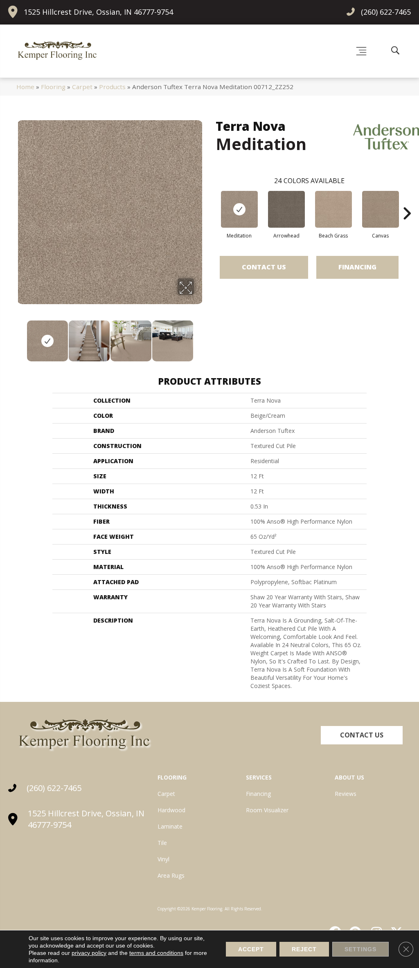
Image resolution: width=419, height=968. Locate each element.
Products (112, 87)
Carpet (82, 87)
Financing (357, 266)
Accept (251, 949)
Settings (360, 949)
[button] (362, 735)
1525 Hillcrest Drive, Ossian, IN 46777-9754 (98, 12)
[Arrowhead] (286, 209)
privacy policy (89, 953)
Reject (304, 949)
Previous (20, 337)
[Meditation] (239, 209)
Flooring (53, 87)
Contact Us (264, 266)
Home (25, 87)
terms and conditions (156, 953)
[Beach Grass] (333, 209)
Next (199, 337)
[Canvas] (380, 209)
